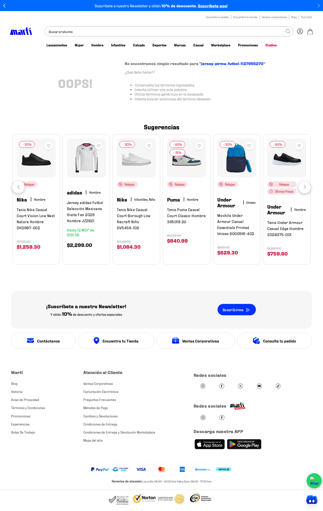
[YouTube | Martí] (259, 386)
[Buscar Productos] (288, 31)
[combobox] (168, 31)
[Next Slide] (318, 5)
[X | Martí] (240, 386)
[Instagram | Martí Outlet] (203, 417)
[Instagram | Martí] (203, 386)
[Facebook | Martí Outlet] (222, 417)
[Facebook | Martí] (222, 386)
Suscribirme (233, 309)
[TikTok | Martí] (278, 386)
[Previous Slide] (4, 5)
